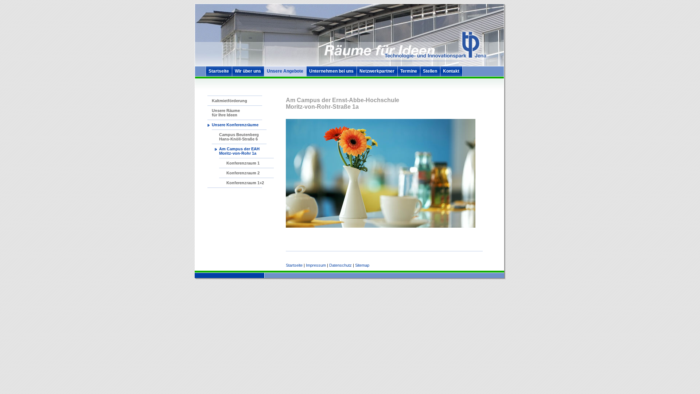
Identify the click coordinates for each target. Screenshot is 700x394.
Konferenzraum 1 (243, 163)
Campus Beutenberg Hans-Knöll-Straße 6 (239, 136)
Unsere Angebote (285, 71)
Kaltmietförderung (229, 100)
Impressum (316, 265)
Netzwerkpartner (376, 71)
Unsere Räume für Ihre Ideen (226, 112)
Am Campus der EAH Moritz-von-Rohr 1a (239, 151)
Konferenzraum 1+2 (245, 183)
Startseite (219, 71)
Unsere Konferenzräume (235, 125)
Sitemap (362, 265)
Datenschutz (340, 265)
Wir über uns (248, 71)
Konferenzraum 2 (243, 173)
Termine (408, 71)
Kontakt (451, 71)
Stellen (430, 71)
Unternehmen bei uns (331, 71)
